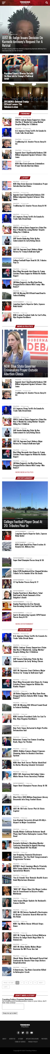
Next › (41, 983)
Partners (44, 1039)
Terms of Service (20, 1042)
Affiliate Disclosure (32, 1039)
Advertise (12, 1039)
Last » (6, 987)
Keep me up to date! (10, 1013)
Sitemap (20, 1039)
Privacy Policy (33, 1042)
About (4, 1039)
